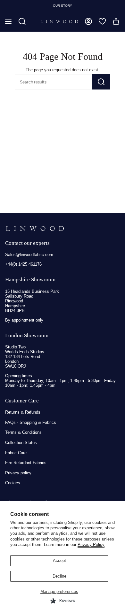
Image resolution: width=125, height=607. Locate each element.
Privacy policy (18, 473)
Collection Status (21, 442)
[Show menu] (8, 21)
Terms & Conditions (23, 432)
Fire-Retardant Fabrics (25, 462)
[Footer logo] (34, 228)
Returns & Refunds (22, 412)
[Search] (101, 81)
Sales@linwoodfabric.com (29, 254)
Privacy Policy (91, 544)
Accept (59, 560)
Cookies (12, 482)
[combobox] (43, 81)
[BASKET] (116, 21)
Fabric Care (16, 452)
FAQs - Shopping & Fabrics (30, 422)
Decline (59, 576)
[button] (22, 21)
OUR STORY (62, 5)
